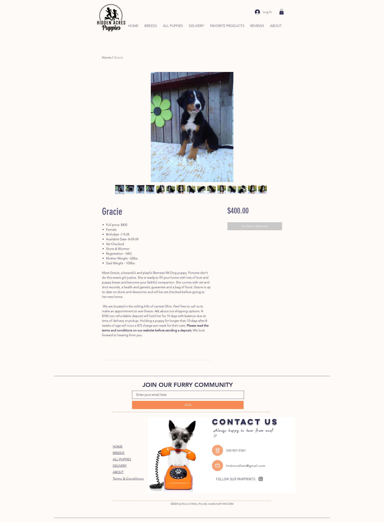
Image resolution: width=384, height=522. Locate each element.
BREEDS (118, 453)
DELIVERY (120, 466)
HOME (117, 446)
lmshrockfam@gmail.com (246, 466)
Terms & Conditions (128, 478)
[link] (281, 11)
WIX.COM (228, 503)
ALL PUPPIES (122, 459)
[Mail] (217, 465)
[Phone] (217, 450)
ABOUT (118, 472)
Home (106, 57)
